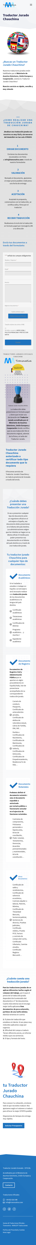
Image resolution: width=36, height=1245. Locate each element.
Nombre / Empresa (11, 260)
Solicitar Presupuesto (13, 1125)
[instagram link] (4, 1209)
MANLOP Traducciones (20, 1225)
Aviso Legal (6, 1232)
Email (7, 269)
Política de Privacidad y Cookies (14, 1230)
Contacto (9, 1185)
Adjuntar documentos (12, 306)
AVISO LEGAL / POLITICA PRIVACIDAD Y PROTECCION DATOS (16, 332)
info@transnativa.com (14, 1202)
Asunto (7, 282)
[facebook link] (14, 1209)
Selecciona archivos (18, 316)
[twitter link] (9, 1209)
